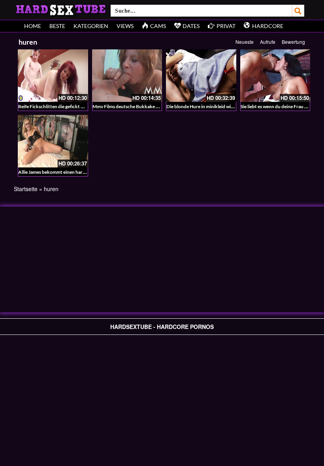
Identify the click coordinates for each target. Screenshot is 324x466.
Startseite (26, 189)
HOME (32, 26)
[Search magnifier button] (298, 11)
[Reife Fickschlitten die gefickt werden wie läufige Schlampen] (53, 75)
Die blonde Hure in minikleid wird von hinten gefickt (220, 106)
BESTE (57, 26)
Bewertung (293, 41)
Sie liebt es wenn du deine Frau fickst (278, 106)
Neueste (244, 41)
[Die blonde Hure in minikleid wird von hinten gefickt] (201, 75)
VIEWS (125, 26)
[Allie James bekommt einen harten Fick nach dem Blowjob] (53, 141)
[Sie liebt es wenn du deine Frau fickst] (275, 75)
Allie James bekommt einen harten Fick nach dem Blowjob (78, 172)
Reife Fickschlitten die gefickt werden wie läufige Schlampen (80, 106)
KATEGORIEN (90, 26)
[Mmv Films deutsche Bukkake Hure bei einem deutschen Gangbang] (127, 75)
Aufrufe (267, 41)
